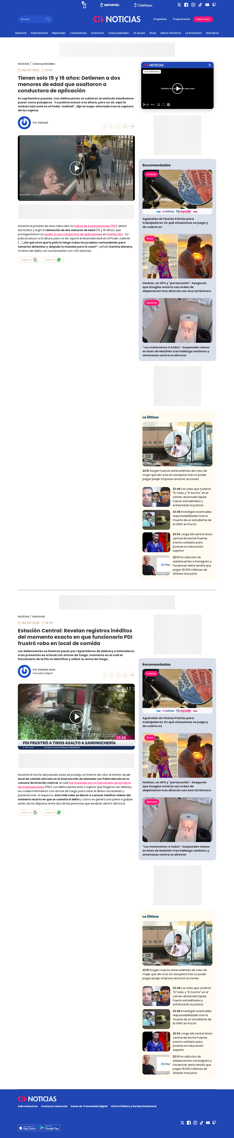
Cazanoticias (78, 33)
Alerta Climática (170, 33)
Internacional (39, 33)
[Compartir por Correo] (132, 126)
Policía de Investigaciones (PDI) (95, 226)
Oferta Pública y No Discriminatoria (133, 1106)
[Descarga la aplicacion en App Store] (49, 1128)
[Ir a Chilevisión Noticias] (116, 19)
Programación (181, 19)
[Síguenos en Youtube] (207, 5)
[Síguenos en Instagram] (193, 5)
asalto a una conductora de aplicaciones (73, 234)
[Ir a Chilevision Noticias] (117, 1098)
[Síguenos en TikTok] (200, 5)
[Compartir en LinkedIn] (125, 126)
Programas (160, 19)
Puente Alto (115, 234)
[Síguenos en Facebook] (186, 5)
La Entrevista (193, 33)
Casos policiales (118, 33)
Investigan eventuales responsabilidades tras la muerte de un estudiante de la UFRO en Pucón (192, 518)
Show (152, 33)
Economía (97, 33)
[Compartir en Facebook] (104, 126)
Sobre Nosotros (28, 1106)
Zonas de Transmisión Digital (89, 1106)
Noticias (23, 64)
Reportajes (58, 33)
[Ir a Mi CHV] (84, 4)
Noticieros (212, 33)
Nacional (20, 33)
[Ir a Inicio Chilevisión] (143, 5)
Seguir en (26, 259)
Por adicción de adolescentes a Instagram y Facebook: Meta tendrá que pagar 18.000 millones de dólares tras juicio (192, 565)
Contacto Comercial (54, 1106)
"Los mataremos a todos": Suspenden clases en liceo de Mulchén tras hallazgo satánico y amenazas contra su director (176, 351)
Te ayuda (139, 33)
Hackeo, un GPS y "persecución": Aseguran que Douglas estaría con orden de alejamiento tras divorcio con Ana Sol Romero (176, 287)
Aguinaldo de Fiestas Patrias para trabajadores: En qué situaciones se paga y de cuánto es (175, 223)
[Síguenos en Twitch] (214, 5)
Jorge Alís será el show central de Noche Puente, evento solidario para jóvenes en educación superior (192, 542)
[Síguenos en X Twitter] (179, 5)
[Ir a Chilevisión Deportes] (110, 5)
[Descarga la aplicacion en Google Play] (27, 1128)
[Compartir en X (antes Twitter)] (118, 126)
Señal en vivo (203, 19)
